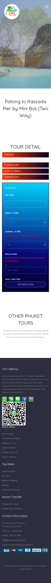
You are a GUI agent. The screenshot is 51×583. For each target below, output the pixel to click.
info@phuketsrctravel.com (14, 540)
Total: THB (12, 279)
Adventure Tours (9, 443)
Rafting (5, 485)
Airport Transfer (9, 457)
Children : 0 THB (12, 231)
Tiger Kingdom (8, 447)
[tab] (25, 154)
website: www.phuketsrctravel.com (17, 545)
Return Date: (11, 254)
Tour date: (10, 195)
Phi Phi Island (8, 434)
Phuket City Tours (10, 452)
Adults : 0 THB (11, 213)
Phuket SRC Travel (10, 504)
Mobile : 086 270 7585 (11, 535)
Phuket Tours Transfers (12, 508)
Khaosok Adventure (11, 490)
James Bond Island (10, 438)
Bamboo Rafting (9, 480)
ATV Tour (6, 476)
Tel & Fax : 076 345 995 (12, 531)
